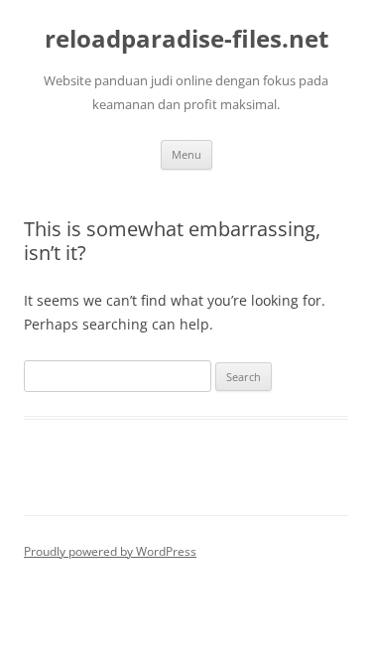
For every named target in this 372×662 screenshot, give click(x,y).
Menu (186, 154)
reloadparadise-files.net (186, 39)
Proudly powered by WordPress (110, 551)
